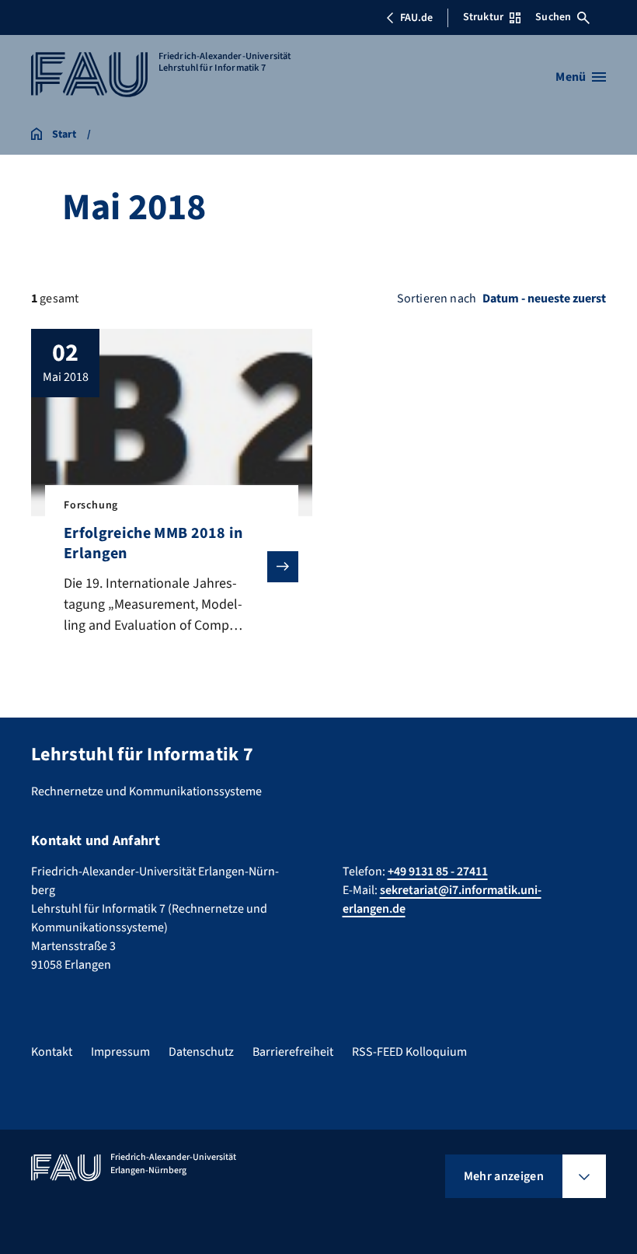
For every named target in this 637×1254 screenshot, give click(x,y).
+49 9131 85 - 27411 (438, 871)
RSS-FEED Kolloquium (409, 1051)
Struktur (483, 17)
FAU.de (416, 18)
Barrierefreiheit (292, 1051)
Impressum (120, 1051)
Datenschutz (201, 1051)
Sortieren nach (436, 298)
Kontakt (51, 1051)
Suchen (553, 17)
